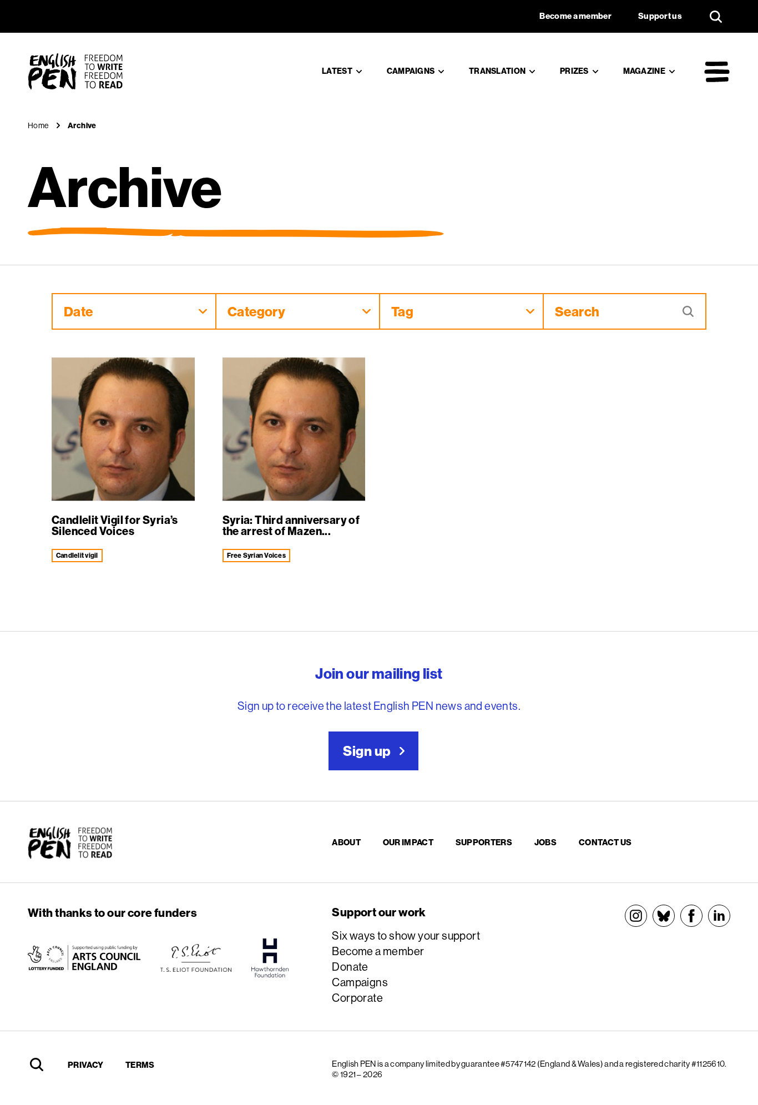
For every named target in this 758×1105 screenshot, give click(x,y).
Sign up (367, 751)
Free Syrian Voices (256, 555)
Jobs (545, 842)
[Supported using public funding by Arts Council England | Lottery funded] (84, 958)
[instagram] (636, 916)
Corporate (357, 998)
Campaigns (411, 71)
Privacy (85, 1064)
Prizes (574, 71)
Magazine (644, 71)
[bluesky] (664, 916)
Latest (337, 71)
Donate (350, 966)
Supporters (484, 842)
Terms (140, 1064)
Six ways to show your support (406, 935)
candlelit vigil (77, 555)
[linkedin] (719, 916)
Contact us (605, 842)
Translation (497, 71)
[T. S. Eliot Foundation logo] (195, 958)
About (346, 842)
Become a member (378, 951)
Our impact (408, 842)
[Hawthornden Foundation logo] (270, 958)
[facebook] (691, 916)
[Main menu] (717, 71)
